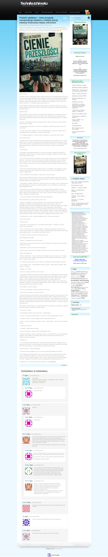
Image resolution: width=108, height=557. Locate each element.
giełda (80, 274)
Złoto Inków (74, 123)
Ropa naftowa (82, 288)
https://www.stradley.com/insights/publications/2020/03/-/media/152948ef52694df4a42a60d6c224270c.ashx (56, 454)
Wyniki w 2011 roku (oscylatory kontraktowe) (80, 260)
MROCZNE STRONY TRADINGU (80, 87)
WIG (80, 296)
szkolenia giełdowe (79, 292)
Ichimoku (73, 277)
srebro (81, 291)
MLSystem (73, 283)
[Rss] (87, 3)
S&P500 (75, 290)
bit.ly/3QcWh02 (52, 361)
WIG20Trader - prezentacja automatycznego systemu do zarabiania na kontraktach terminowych (78, 106)
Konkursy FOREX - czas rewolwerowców (78, 120)
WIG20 (84, 296)
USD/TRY (85, 294)
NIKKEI (80, 283)
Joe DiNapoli (77, 276)
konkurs (86, 278)
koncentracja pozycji (77, 278)
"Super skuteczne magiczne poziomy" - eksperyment (78, 111)
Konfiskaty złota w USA (77, 101)
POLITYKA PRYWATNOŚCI (80, 148)
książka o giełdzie (81, 282)
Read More (64, 365)
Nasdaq (77, 283)
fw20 (82, 273)
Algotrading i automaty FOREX (79, 96)
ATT (72, 272)
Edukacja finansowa (34, 25)
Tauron (76, 294)
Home (20, 12)
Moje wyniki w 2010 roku (80, 263)
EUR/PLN (74, 273)
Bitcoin (74, 271)
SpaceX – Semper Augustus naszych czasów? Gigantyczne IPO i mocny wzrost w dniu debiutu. (80, 204)
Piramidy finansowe (76, 125)
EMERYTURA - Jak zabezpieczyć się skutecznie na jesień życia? (80, 90)
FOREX (79, 273)
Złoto (83, 298)
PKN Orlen (82, 287)
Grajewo (84, 274)
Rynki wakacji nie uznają (77, 185)
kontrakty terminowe (80, 280)
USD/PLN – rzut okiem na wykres (79, 187)
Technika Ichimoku (33, 3)
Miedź (87, 282)
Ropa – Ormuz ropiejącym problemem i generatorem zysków (80, 182)
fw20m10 (73, 274)
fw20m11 (77, 274)
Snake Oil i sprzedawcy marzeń (79, 113)
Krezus (75, 282)
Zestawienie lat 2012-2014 (80, 257)
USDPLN (75, 296)
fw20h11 (85, 273)
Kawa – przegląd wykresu (77, 193)
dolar (87, 272)
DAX (83, 272)
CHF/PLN (79, 272)
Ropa (76, 288)
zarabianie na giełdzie (76, 298)
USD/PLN (80, 294)
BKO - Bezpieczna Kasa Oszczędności (77, 128)
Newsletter (80, 137)
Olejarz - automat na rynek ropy (79, 93)
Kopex (72, 282)
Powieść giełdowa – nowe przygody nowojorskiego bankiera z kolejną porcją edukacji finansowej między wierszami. (38, 20)
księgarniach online (54, 30)
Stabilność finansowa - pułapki (79, 85)
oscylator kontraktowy (76, 286)
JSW (82, 276)
